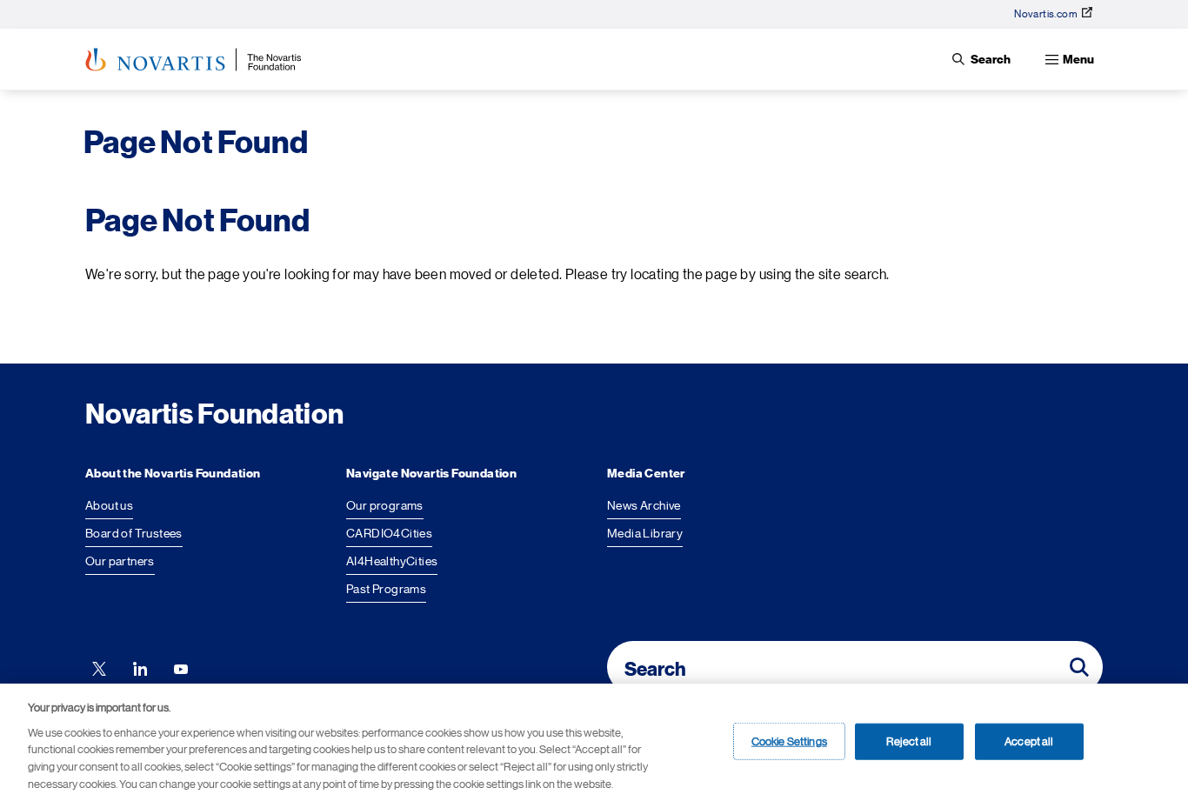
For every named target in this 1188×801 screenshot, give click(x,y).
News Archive (644, 505)
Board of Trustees (134, 533)
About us (109, 505)
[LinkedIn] (140, 667)
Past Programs (386, 589)
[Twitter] (99, 667)
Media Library (645, 533)
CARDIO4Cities (389, 533)
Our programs (385, 505)
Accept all (1028, 740)
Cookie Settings (789, 740)
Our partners (120, 561)
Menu (1078, 59)
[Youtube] (181, 667)
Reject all (908, 740)
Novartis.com (1046, 14)
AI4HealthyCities (391, 561)
